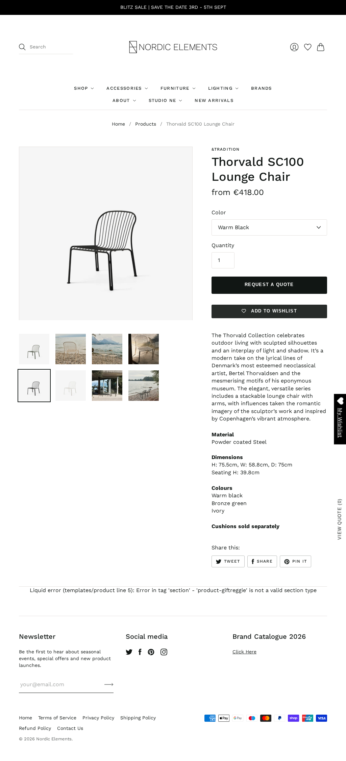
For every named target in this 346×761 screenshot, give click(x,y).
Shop (81, 88)
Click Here (244, 651)
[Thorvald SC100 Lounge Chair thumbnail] (34, 349)
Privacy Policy (98, 717)
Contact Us (70, 728)
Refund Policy (35, 728)
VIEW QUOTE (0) (339, 519)
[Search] (22, 47)
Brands (261, 88)
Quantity (223, 245)
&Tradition (226, 149)
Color (219, 212)
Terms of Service (57, 717)
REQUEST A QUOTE (269, 284)
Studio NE (162, 100)
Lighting (220, 88)
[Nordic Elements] (173, 47)
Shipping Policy (138, 717)
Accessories (124, 88)
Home (118, 124)
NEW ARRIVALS (214, 100)
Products (145, 124)
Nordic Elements (54, 738)
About (121, 100)
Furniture (175, 88)
